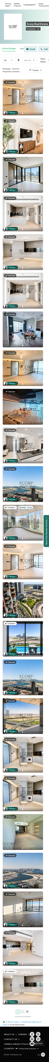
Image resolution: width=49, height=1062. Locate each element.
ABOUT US (9, 1034)
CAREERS (22, 1034)
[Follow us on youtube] (32, 1043)
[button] (8, 60)
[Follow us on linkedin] (32, 1039)
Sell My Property (17, 4)
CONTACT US (10, 1039)
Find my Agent (8, 4)
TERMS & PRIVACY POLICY (17, 1044)
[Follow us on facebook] (32, 1034)
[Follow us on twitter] (38, 1034)
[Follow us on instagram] (38, 1039)
